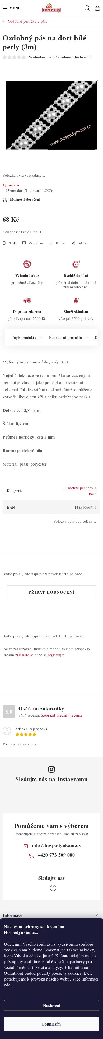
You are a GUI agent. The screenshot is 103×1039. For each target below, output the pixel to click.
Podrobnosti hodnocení (73, 57)
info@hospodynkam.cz (56, 845)
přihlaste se (24, 654)
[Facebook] (53, 888)
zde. (7, 984)
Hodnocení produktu (65, 337)
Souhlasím (51, 1024)
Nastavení (51, 1005)
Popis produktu (24, 337)
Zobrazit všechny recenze (61, 715)
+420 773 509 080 (56, 854)
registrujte (56, 654)
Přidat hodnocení (51, 592)
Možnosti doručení (25, 199)
